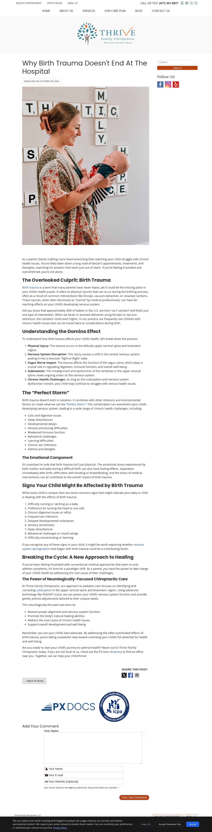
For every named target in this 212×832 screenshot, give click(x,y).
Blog (138, 11)
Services (89, 11)
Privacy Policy (60, 827)
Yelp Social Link (176, 84)
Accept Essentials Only (170, 824)
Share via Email (137, 675)
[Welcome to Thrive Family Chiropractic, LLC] (106, 44)
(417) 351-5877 (168, 3)
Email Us (72, 3)
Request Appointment (29, 3)
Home (46, 11)
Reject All (145, 824)
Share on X (124, 675)
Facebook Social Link (160, 84)
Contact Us (161, 11)
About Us (66, 11)
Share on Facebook (131, 675)
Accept (192, 824)
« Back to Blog (34, 680)
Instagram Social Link (168, 84)
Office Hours (54, 3)
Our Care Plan (115, 11)
